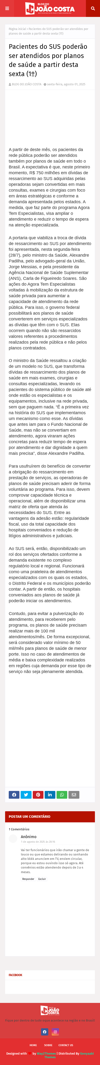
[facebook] (44, 1032)
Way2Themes (46, 1053)
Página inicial (17, 29)
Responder (28, 879)
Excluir (42, 879)
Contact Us (65, 1045)
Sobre (48, 1045)
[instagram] (55, 1032)
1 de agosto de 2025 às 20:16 (38, 841)
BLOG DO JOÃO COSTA (26, 84)
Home (33, 1045)
